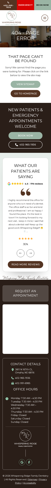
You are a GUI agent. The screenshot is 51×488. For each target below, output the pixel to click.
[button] (44, 18)
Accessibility (29, 483)
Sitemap (32, 479)
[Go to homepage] (11, 18)
